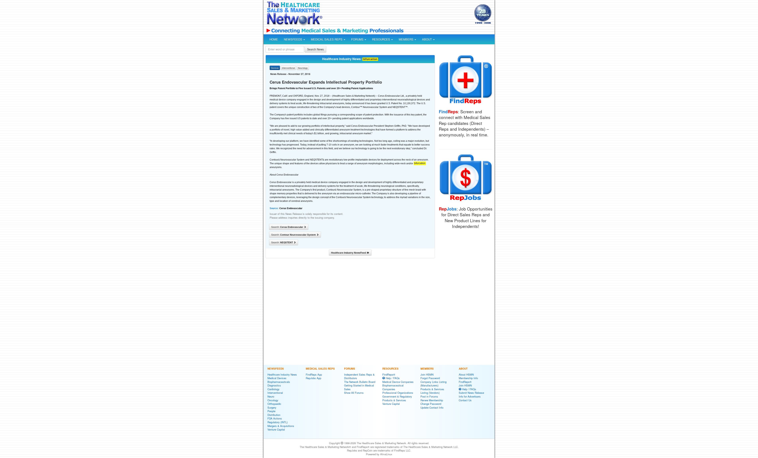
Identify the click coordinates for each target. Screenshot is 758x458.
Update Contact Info (431, 407)
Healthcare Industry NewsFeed (349, 252)
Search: (287, 227)
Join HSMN (426, 374)
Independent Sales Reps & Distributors (359, 376)
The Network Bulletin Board (359, 382)
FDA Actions (274, 418)
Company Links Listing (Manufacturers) (433, 383)
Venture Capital (276, 429)
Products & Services (394, 400)
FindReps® (388, 374)
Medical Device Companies (398, 382)
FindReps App (314, 374)
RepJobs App (313, 378)
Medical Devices (276, 378)
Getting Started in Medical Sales (359, 387)
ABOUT (427, 39)
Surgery (271, 407)
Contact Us (465, 400)
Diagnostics (274, 385)
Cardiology (273, 389)
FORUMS (357, 39)
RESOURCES (381, 39)
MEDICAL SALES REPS (327, 39)
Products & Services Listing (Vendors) (432, 391)
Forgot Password (430, 378)
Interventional (275, 393)
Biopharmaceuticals (278, 382)
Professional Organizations (397, 393)
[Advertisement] (398, 14)
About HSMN (466, 374)
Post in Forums (429, 396)
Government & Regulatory (397, 396)
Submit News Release (471, 393)
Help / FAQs (392, 378)
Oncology (272, 400)
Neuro (270, 396)
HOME (273, 39)
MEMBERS (406, 39)
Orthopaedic (274, 404)
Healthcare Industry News (282, 374)
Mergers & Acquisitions (280, 426)
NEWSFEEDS (293, 39)
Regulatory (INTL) (277, 422)
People (271, 411)
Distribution (273, 415)
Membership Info (468, 378)
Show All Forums (354, 393)
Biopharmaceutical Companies (392, 387)
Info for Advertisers (470, 396)
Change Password (430, 404)
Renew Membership (431, 400)
